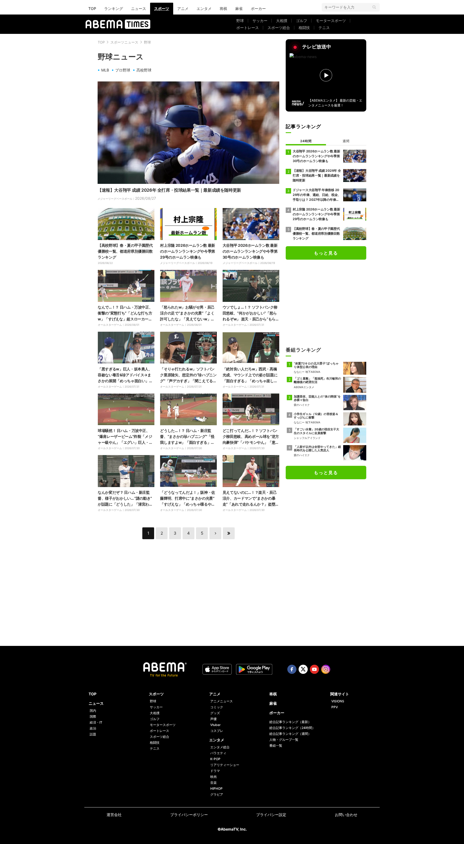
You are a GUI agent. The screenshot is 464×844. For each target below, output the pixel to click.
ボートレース (247, 27)
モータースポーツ (331, 20)
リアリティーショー (224, 765)
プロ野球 (122, 70)
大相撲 (281, 20)
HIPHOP (216, 788)
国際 (93, 716)
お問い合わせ (346, 814)
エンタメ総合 (220, 747)
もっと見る (326, 253)
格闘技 (304, 27)
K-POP (215, 759)
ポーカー (258, 8)
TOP (92, 8)
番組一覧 (275, 745)
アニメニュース (221, 701)
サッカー (259, 20)
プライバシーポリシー (189, 814)
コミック (216, 707)
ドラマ (215, 771)
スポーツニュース (124, 42)
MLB (105, 70)
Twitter (303, 669)
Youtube (314, 669)
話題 (93, 734)
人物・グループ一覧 (283, 740)
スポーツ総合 (278, 27)
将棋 (223, 8)
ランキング (113, 8)
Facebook (291, 669)
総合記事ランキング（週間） (290, 734)
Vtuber (215, 725)
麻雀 (239, 8)
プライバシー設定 (271, 814)
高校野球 (143, 70)
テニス (324, 27)
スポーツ (161, 8)
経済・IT (96, 722)
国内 (93, 711)
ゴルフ (301, 20)
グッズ (215, 713)
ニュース (138, 8)
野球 (240, 20)
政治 (93, 728)
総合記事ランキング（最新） (290, 722)
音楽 (213, 783)
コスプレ (216, 731)
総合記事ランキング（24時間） (292, 728)
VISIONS (337, 701)
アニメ (183, 8)
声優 (213, 719)
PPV (334, 707)
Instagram (325, 669)
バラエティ (218, 753)
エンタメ (204, 8)
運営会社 (114, 814)
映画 (213, 777)
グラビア (216, 794)
